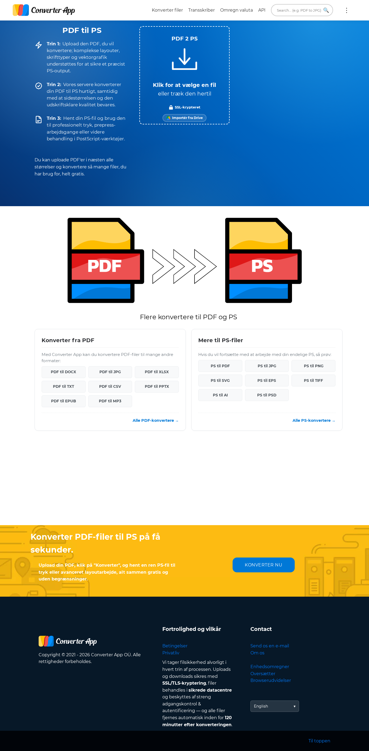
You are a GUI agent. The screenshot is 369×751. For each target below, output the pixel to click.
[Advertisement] (184, 482)
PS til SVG (220, 380)
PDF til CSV (110, 386)
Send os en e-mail (269, 645)
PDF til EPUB (63, 401)
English (261, 706)
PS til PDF (220, 366)
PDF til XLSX (157, 372)
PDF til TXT (63, 386)
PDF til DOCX (63, 372)
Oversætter (262, 673)
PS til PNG (313, 366)
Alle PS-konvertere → (314, 420)
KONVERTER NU (263, 565)
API (262, 10)
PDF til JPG (110, 372)
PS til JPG (267, 366)
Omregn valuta (236, 10)
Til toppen (319, 740)
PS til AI (220, 395)
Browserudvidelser (270, 680)
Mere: (346, 10)
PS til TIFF (313, 380)
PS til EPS (266, 380)
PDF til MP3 (110, 401)
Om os (257, 652)
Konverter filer (167, 10)
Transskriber (201, 10)
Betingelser (174, 645)
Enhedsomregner (269, 666)
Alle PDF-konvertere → (156, 420)
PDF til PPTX (157, 386)
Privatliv (170, 652)
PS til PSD (266, 395)
